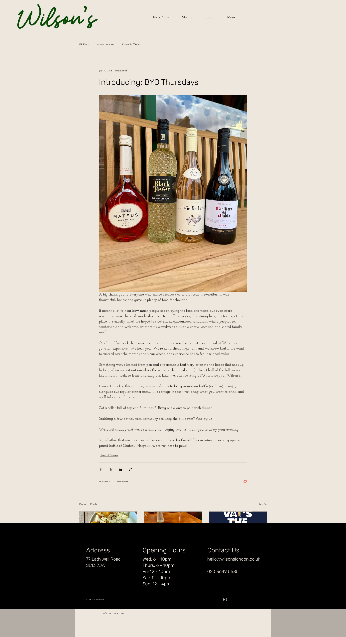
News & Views (131, 43)
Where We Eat (105, 43)
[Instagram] (225, 599)
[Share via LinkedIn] (120, 469)
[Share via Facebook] (101, 469)
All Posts (84, 43)
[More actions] (244, 70)
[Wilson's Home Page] (43, 17)
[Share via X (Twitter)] (111, 469)
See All (263, 504)
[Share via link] (130, 469)
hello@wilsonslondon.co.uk (233, 559)
